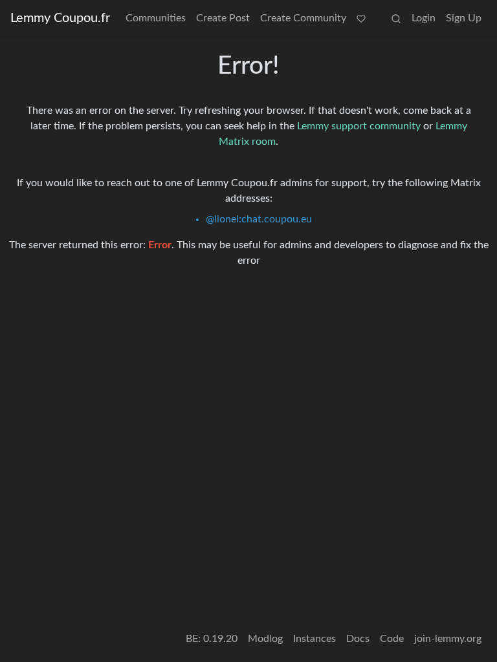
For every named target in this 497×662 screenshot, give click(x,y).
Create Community (303, 18)
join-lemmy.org (447, 639)
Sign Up (463, 18)
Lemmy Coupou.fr (60, 18)
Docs (358, 639)
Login (424, 18)
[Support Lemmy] (361, 18)
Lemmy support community (359, 126)
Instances (314, 639)
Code (392, 639)
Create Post (223, 18)
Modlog (265, 639)
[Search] (396, 18)
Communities (156, 18)
